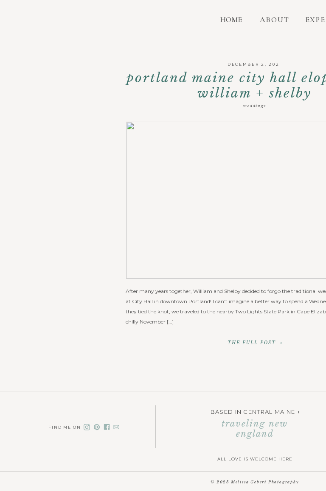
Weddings (254, 105)
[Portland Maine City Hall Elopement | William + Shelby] (255, 342)
